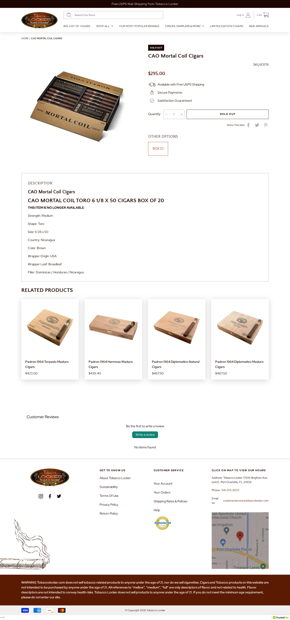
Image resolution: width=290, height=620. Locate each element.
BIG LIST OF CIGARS (77, 26)
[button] (261, 15)
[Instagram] (41, 496)
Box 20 (158, 148)
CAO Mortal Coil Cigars (46, 38)
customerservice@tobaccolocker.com (246, 500)
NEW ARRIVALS (259, 26)
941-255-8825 (230, 490)
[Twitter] (59, 496)
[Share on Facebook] (248, 125)
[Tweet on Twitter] (257, 125)
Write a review (145, 435)
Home (24, 38)
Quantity (154, 114)
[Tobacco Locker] (39, 20)
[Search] (69, 15)
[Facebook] (50, 496)
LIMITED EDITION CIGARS (226, 26)
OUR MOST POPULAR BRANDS (139, 26)
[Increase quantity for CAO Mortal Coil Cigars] (181, 114)
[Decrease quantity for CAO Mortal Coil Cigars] (166, 114)
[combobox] (113, 15)
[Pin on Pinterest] (266, 125)
